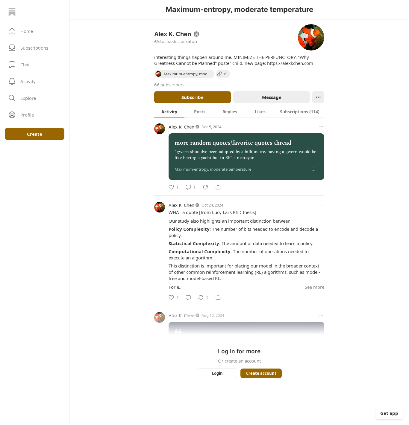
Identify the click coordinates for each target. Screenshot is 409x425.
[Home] (12, 12)
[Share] (218, 187)
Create (34, 134)
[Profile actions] (318, 97)
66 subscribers (169, 85)
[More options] (321, 127)
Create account (261, 373)
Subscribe (192, 97)
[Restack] (205, 187)
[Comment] (188, 297)
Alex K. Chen (181, 127)
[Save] (313, 169)
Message (271, 97)
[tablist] (239, 111)
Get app (389, 413)
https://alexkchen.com (290, 63)
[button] (34, 31)
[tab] (169, 111)
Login (217, 373)
